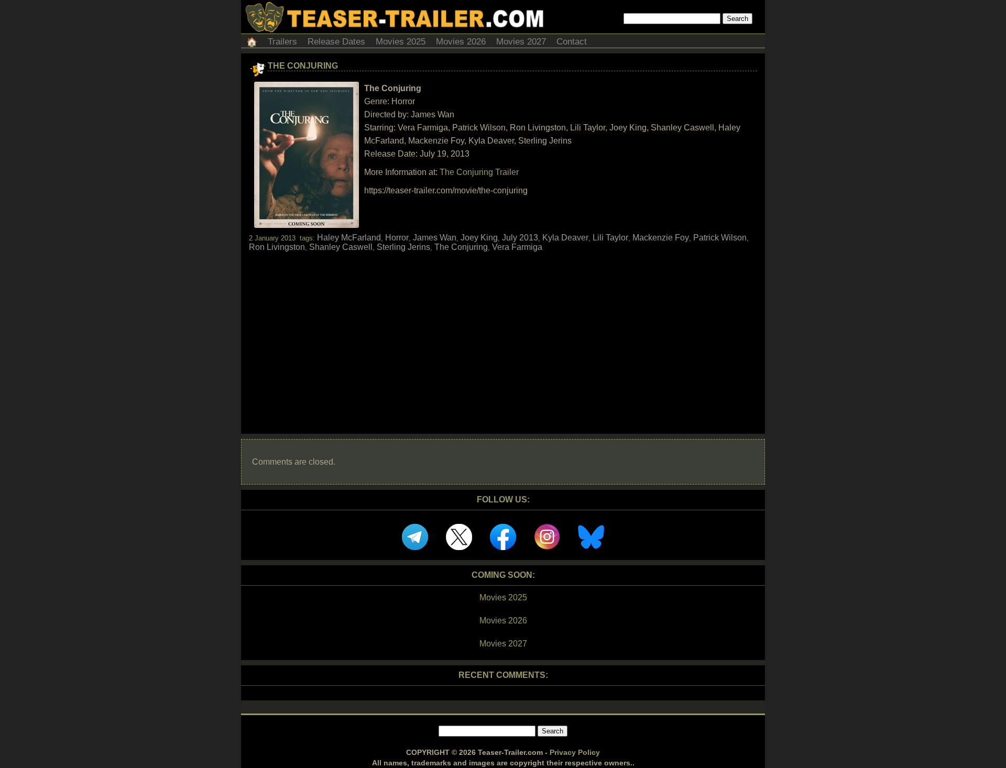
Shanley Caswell (341, 247)
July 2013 (520, 237)
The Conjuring (303, 65)
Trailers (282, 42)
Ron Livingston (277, 247)
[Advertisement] (503, 333)
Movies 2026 (461, 42)
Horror (397, 237)
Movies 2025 (400, 42)
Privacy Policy (575, 752)
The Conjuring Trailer (479, 172)
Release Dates (336, 42)
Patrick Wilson (720, 237)
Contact (571, 42)
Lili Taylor (610, 237)
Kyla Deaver (565, 237)
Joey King (479, 237)
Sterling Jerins (403, 247)
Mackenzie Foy (660, 237)
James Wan (434, 237)
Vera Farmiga (517, 247)
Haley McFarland (349, 237)
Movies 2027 (521, 42)
